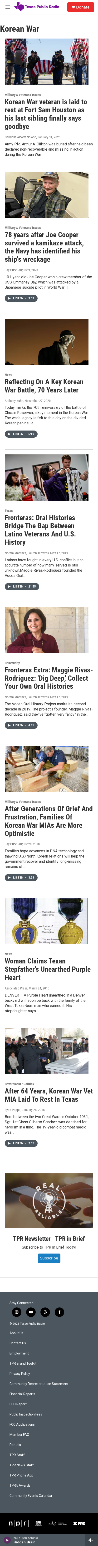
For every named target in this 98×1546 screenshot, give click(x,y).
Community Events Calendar (31, 1496)
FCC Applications (22, 1424)
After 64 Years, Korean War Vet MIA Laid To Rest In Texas (49, 1095)
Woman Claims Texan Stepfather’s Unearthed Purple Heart (48, 969)
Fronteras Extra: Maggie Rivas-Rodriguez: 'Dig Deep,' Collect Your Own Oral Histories (49, 678)
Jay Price (11, 270)
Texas (9, 511)
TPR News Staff (22, 1465)
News (8, 375)
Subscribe (49, 1258)
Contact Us (18, 1343)
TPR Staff (17, 1455)
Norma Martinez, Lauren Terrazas (27, 553)
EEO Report (18, 1404)
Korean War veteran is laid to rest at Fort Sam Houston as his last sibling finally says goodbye (46, 114)
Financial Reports (22, 1394)
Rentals (15, 1445)
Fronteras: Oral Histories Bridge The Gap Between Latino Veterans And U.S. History (40, 530)
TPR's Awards (20, 1485)
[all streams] (91, 1540)
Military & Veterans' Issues (23, 95)
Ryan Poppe (12, 1110)
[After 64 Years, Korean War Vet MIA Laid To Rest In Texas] (46, 1051)
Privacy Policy (20, 1374)
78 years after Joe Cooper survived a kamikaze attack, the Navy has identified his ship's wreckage (44, 247)
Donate (82, 7)
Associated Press (16, 988)
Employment (19, 1353)
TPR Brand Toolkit (23, 1363)
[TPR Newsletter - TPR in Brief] (49, 1200)
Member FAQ (19, 1435)
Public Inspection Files (26, 1414)
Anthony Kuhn (14, 401)
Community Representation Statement (39, 1384)
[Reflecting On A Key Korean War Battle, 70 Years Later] (46, 342)
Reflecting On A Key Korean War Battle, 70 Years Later (44, 386)
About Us (16, 1333)
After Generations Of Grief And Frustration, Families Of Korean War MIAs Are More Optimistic (49, 821)
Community (12, 663)
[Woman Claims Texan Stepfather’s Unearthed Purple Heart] (46, 921)
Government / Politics (19, 1084)
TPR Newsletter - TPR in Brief (49, 1238)
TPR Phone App (21, 1475)
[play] (7, 1540)
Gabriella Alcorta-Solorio (20, 137)
